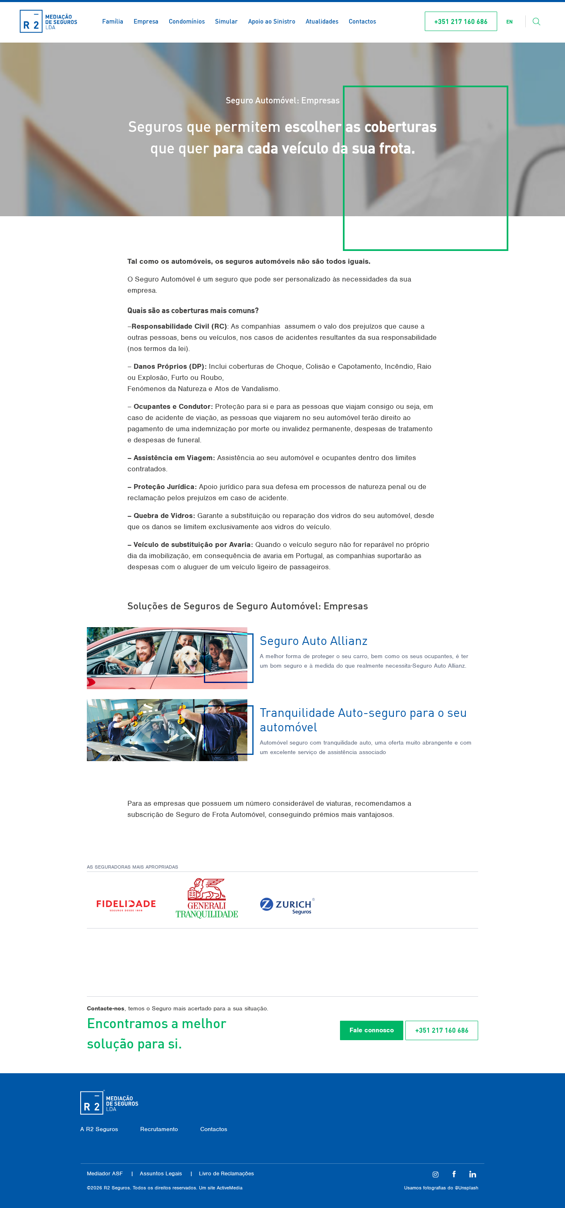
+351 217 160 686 (461, 21)
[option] (509, 21)
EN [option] (509, 22)
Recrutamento (159, 1129)
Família (112, 21)
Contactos (362, 21)
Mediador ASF (105, 1173)
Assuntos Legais (161, 1173)
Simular (226, 21)
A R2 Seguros (99, 1129)
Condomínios (187, 21)
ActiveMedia (229, 1187)
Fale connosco (372, 1030)
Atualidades (322, 21)
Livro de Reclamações (226, 1173)
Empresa (146, 21)
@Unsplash (466, 1187)
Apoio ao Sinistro (271, 21)
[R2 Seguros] (48, 21)
